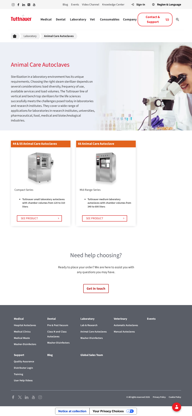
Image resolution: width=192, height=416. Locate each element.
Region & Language (169, 4)
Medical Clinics (22, 331)
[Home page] (15, 36)
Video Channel (90, 4)
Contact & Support (153, 19)
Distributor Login (23, 368)
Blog (65, 4)
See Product (29, 218)
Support (19, 355)
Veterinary (120, 319)
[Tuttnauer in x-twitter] (29, 4)
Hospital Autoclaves (25, 325)
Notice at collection (72, 411)
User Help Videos (23, 380)
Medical (46, 19)
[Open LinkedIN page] (26, 397)
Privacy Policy (159, 397)
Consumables (109, 19)
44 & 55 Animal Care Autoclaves (35, 143)
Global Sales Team (91, 355)
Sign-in (140, 4)
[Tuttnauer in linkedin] (23, 4)
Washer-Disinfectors (25, 344)
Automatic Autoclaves (126, 325)
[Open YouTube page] (33, 397)
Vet (92, 19)
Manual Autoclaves (124, 331)
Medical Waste (22, 338)
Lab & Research (89, 325)
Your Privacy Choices (108, 411)
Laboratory (78, 19)
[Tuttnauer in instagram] (13, 4)
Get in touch (96, 288)
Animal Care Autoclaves (93, 331)
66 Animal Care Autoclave (96, 143)
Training (18, 374)
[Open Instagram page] (40, 397)
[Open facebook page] (13, 397)
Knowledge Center (113, 4)
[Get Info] (176, 406)
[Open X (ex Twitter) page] (20, 397)
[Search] (177, 19)
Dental (60, 19)
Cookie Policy (175, 397)
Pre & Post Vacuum (57, 325)
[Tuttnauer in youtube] (34, 4)
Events (75, 4)
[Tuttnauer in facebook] (18, 4)
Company (130, 19)
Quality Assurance (24, 361)
